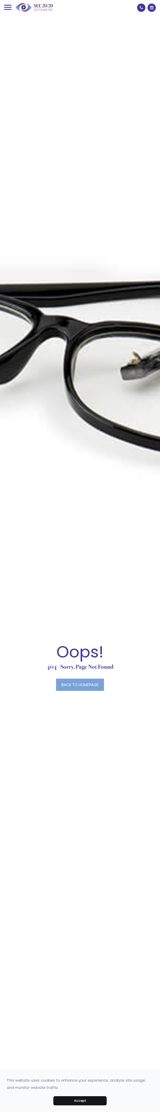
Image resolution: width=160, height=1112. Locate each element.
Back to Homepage (80, 684)
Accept (80, 1100)
